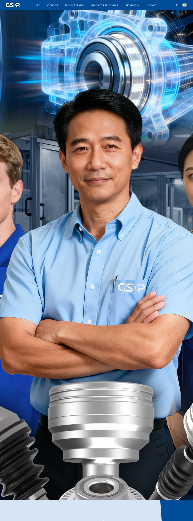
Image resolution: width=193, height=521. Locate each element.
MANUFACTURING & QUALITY (104, 5)
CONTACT (151, 5)
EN (184, 5)
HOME (37, 5)
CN (177, 5)
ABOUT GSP (52, 5)
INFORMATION (133, 5)
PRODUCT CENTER (74, 5)
